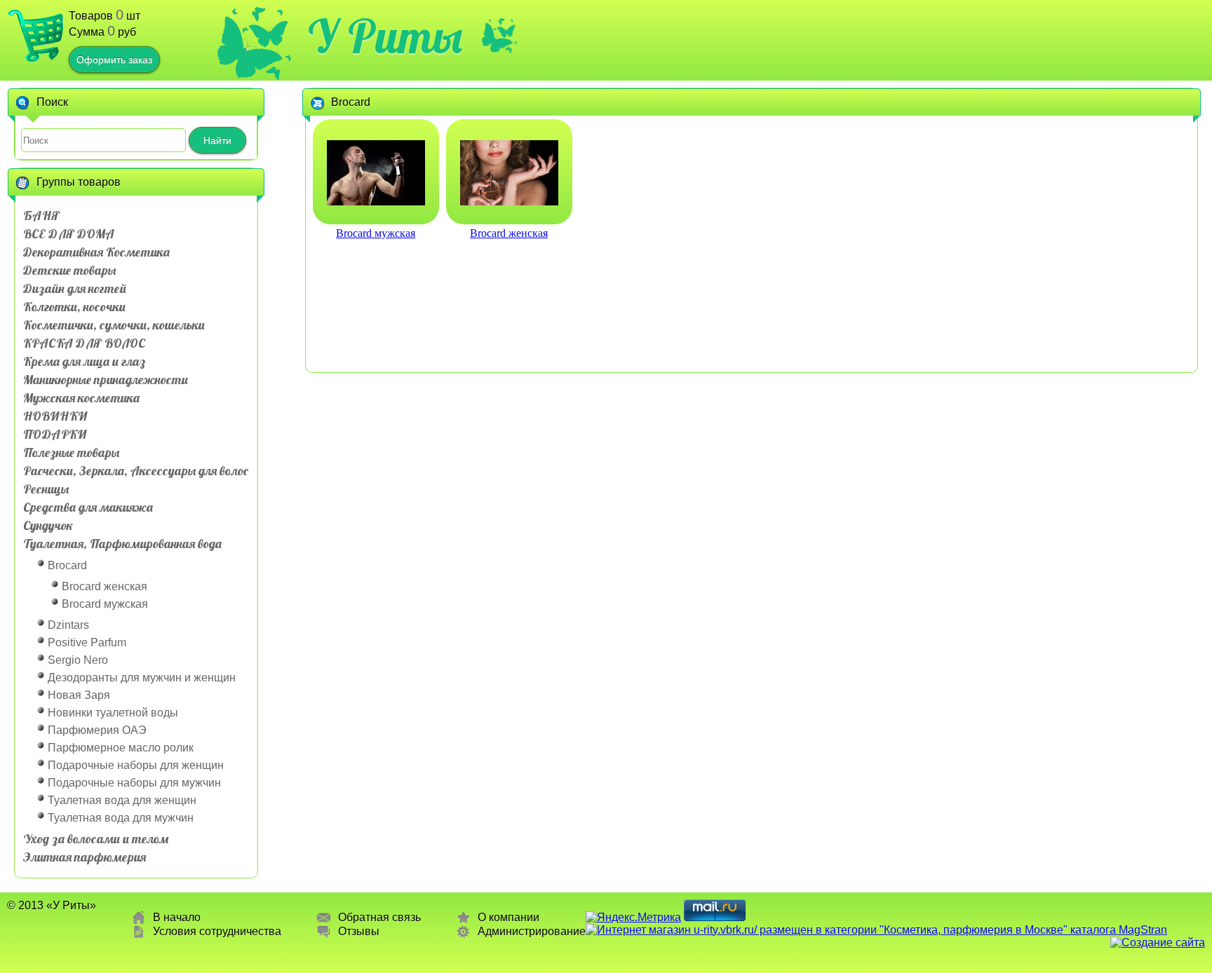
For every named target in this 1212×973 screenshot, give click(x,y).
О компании (508, 917)
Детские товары (69, 270)
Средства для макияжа (88, 507)
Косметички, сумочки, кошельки (114, 325)
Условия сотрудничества (217, 931)
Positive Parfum (87, 642)
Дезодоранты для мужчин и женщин (142, 677)
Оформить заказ (114, 59)
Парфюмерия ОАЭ (97, 730)
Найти (217, 140)
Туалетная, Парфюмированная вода (122, 544)
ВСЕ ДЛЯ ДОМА (68, 234)
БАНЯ (41, 215)
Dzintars (68, 625)
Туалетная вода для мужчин (121, 818)
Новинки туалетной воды (113, 713)
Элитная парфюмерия (84, 857)
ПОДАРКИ (54, 434)
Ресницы (46, 489)
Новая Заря (79, 695)
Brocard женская (104, 586)
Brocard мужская (105, 604)
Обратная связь (379, 917)
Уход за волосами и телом (95, 839)
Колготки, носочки (74, 307)
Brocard (67, 565)
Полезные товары (71, 452)
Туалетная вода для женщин (122, 800)
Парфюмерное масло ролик (121, 748)
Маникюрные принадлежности (105, 380)
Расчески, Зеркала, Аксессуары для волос (135, 471)
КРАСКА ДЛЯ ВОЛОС (84, 343)
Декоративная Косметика (96, 252)
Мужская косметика (81, 398)
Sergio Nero (78, 660)
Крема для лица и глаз (84, 361)
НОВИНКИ (55, 416)
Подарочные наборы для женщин (136, 765)
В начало (177, 917)
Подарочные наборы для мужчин (134, 783)
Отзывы (358, 931)
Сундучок (48, 525)
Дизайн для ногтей (74, 288)
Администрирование (532, 931)
